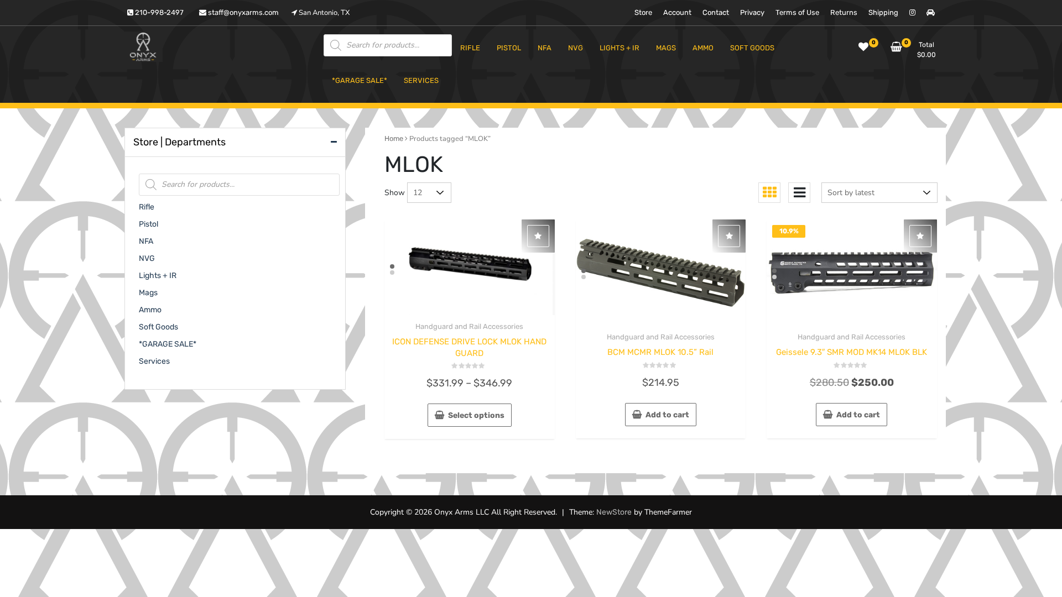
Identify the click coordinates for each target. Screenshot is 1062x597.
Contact (715, 12)
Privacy (752, 12)
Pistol (148, 224)
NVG (147, 258)
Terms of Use (797, 12)
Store (643, 12)
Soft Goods (158, 327)
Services (154, 361)
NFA (146, 241)
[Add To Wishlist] (538, 236)
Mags (148, 292)
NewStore (614, 512)
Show (394, 192)
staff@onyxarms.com (242, 12)
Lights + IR (157, 275)
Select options (476, 415)
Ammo (150, 310)
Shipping (883, 12)
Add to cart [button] (667, 415)
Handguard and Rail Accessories (469, 326)
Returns (843, 12)
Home (393, 138)
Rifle (146, 207)
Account (677, 12)
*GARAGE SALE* (167, 344)
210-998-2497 (158, 12)
